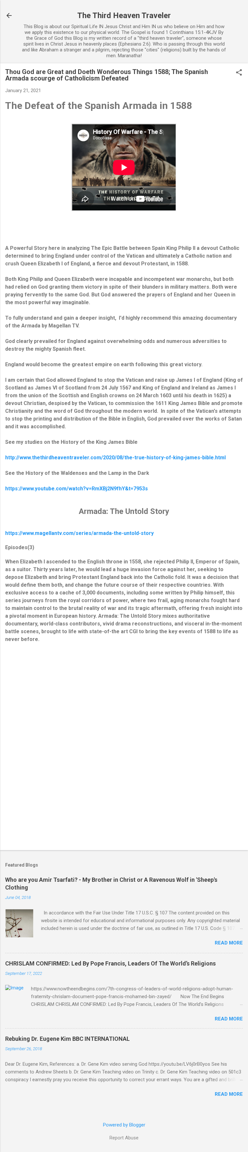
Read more (229, 943)
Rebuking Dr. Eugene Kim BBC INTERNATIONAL (67, 1038)
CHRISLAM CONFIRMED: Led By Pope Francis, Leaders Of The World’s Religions (110, 963)
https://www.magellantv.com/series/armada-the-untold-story (79, 533)
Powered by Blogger (124, 1125)
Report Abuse (124, 1138)
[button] (239, 73)
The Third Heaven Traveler (124, 15)
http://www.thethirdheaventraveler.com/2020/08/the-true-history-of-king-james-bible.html (115, 457)
